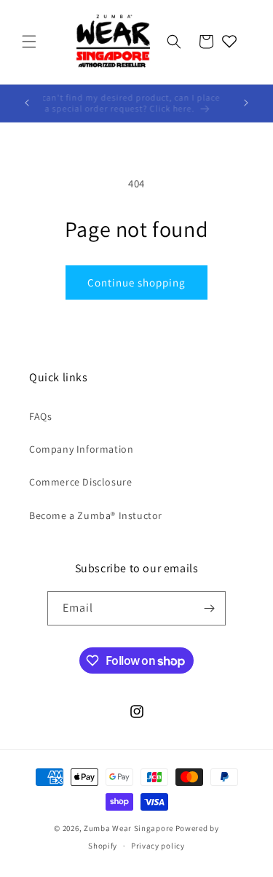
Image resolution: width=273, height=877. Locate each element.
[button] (29, 42)
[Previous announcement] (27, 103)
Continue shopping (136, 282)
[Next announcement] (246, 103)
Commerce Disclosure (80, 481)
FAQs (40, 416)
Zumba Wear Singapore (128, 828)
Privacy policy (158, 846)
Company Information (81, 449)
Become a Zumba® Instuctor (95, 515)
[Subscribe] (209, 608)
